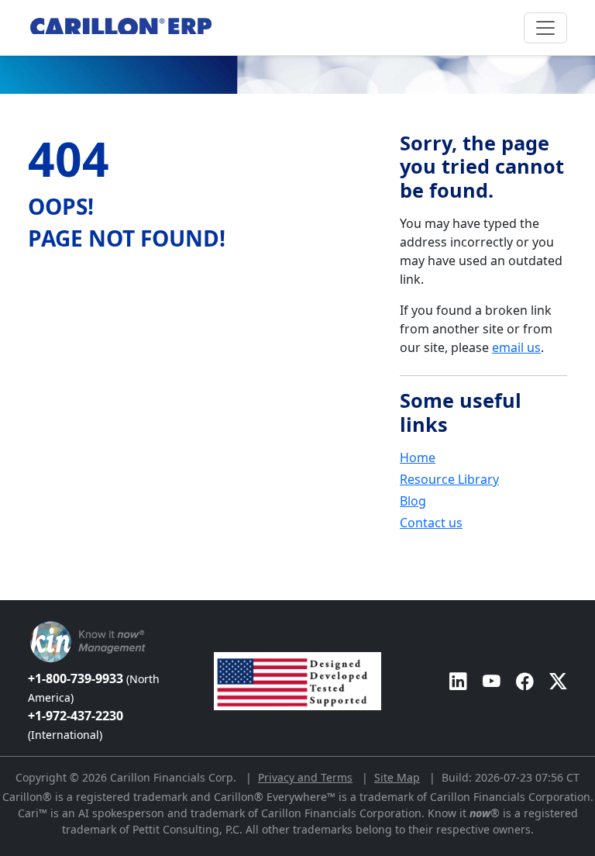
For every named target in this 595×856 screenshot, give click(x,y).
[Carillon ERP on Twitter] (558, 681)
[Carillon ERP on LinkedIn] (458, 681)
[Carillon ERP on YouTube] (491, 681)
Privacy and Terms (305, 777)
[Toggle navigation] (545, 27)
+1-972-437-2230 (75, 724)
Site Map (397, 777)
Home (417, 457)
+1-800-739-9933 (94, 687)
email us (516, 347)
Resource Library (449, 479)
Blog (413, 500)
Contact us (431, 522)
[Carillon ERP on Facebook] (525, 681)
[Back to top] (10, 592)
